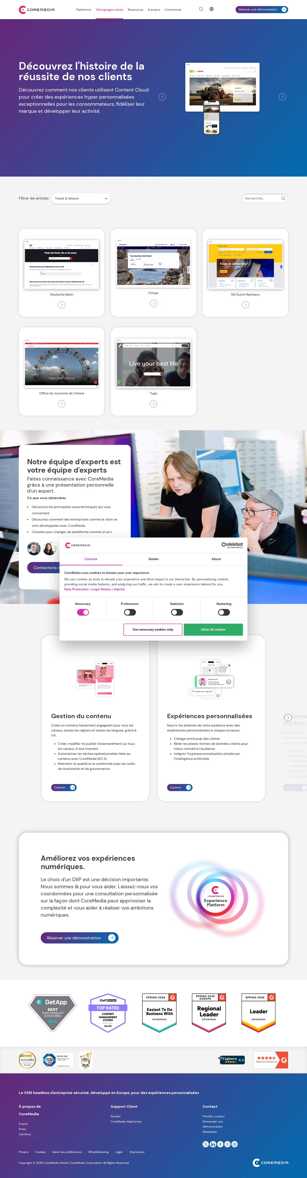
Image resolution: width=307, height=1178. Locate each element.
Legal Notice (101, 589)
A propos (154, 9)
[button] (162, 96)
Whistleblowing (98, 1152)
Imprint (119, 589)
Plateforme (83, 9)
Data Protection (76, 589)
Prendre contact (214, 1116)
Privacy (24, 1152)
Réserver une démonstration (258, 9)
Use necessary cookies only (153, 629)
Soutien (116, 1116)
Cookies (40, 1152)
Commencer (173, 9)
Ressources (135, 9)
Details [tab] (153, 559)
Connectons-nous (50, 567)
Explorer (59, 787)
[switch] (130, 612)
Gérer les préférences (67, 1152)
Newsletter (210, 1132)
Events (23, 1124)
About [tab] (216, 559)
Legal (118, 1152)
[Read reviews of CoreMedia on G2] (271, 1060)
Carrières (25, 1134)
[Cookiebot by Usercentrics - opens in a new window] (224, 545)
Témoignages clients (109, 9)
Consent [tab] (91, 559)
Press (22, 1129)
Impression (137, 1152)
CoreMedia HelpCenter (126, 1121)
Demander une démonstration (213, 1124)
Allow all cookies (213, 629)
